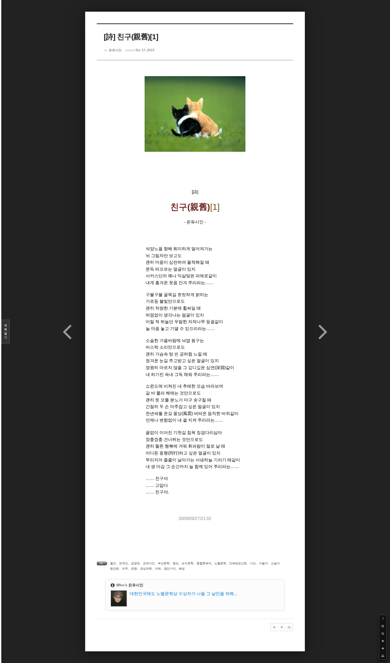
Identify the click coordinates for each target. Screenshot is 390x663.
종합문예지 (204, 563)
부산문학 (164, 563)
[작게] (383, 633)
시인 (253, 563)
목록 (5, 331)
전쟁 (134, 568)
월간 (113, 563)
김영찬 (135, 563)
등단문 (114, 568)
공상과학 (146, 568)
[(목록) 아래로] (383, 648)
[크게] (383, 626)
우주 (125, 568)
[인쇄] (383, 656)
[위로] (383, 641)
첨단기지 (170, 568)
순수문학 (187, 563)
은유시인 (149, 563)
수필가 (263, 563)
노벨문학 (220, 563)
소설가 (275, 563)
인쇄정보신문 (238, 563)
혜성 (182, 568)
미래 (158, 568)
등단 (176, 563)
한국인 (123, 563)
